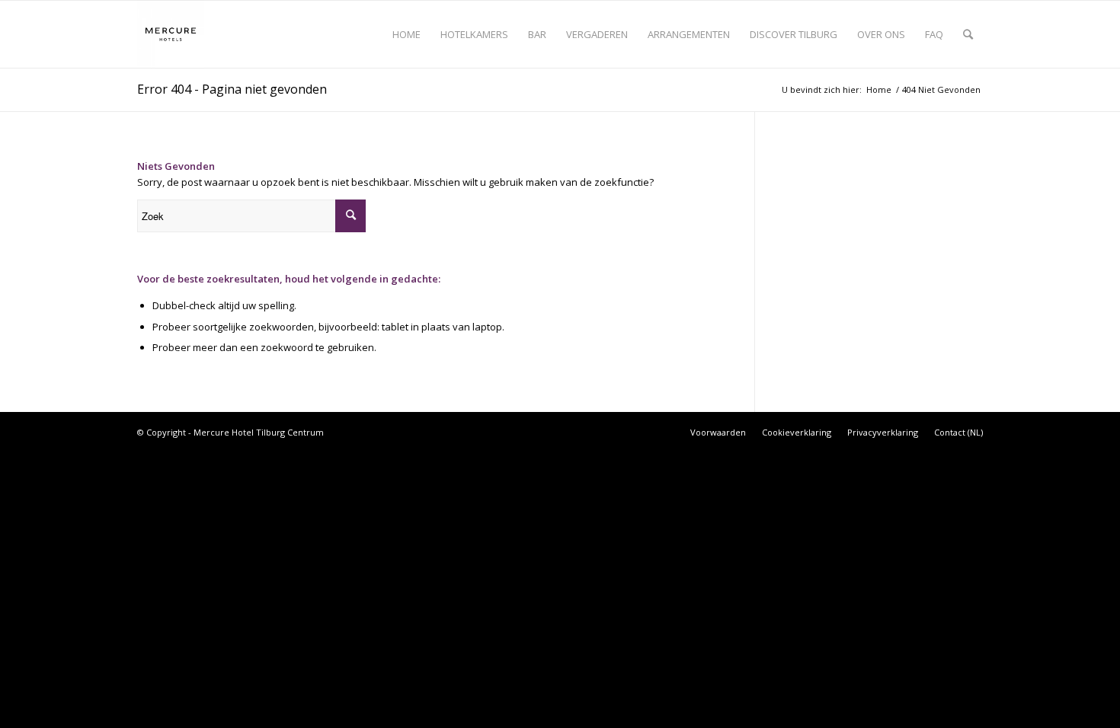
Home (878, 89)
